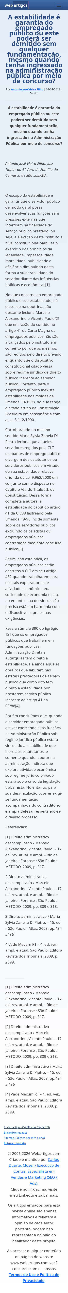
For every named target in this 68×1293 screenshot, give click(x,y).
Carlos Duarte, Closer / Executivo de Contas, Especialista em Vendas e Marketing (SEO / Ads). (34, 1171)
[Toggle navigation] (58, 5)
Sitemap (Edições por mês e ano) (24, 1138)
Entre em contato (15, 1143)
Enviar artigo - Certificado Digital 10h (27, 1127)
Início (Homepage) (15, 1132)
